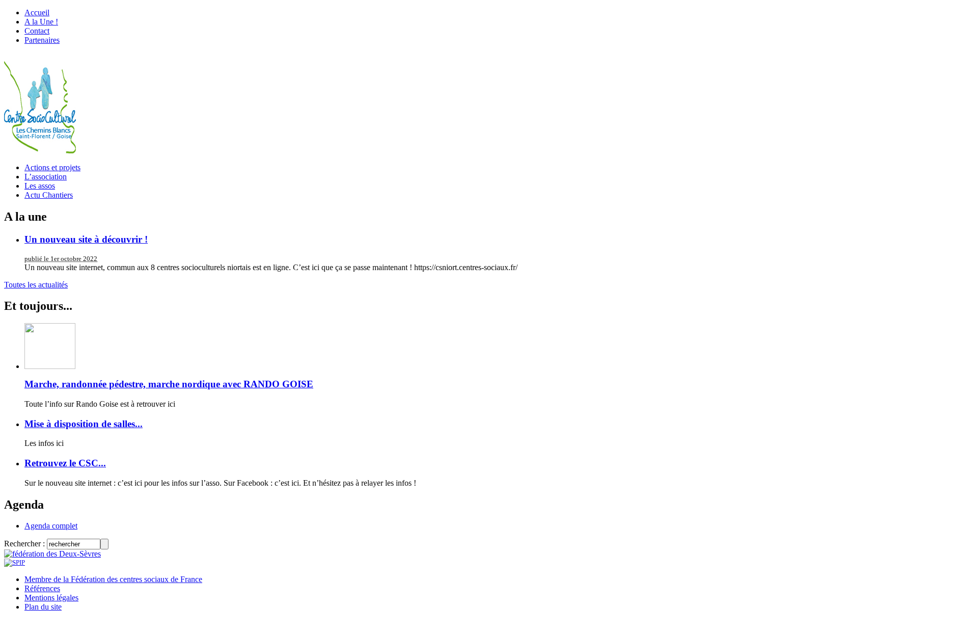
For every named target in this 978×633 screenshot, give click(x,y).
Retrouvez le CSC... (65, 463)
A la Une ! (41, 21)
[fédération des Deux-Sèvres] (52, 553)
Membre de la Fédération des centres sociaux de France (113, 579)
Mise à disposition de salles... (83, 423)
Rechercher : (24, 543)
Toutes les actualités (36, 284)
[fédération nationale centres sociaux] (14, 562)
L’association (45, 176)
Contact (36, 31)
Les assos (39, 185)
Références (42, 588)
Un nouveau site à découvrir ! (86, 239)
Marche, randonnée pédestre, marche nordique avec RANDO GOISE (168, 384)
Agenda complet (50, 525)
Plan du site (43, 606)
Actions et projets (52, 167)
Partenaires (42, 40)
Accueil (36, 12)
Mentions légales (51, 597)
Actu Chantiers (48, 195)
